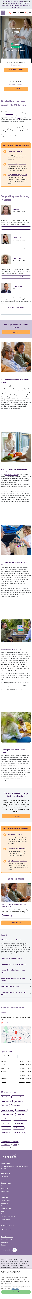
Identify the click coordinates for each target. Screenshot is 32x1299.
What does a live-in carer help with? (13, 964)
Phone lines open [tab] (9, 1056)
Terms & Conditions (7, 1237)
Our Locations (5, 1145)
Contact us (4, 1177)
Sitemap (3, 1245)
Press (2, 1214)
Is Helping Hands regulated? (10, 986)
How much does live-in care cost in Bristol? (13, 971)
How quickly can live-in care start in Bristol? (13, 993)
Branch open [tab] (24, 1056)
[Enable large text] (14, 1250)
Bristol (15, 1145)
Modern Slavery (5, 1242)
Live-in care (4, 1186)
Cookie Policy (15, 1288)
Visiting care (5, 1188)
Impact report (5, 1219)
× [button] (30, 1270)
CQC (19, 118)
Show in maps (5, 1173)
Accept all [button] (16, 1292)
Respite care (5, 1191)
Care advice (4, 1203)
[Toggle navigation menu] (29, 12)
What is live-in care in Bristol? (11, 940)
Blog (2, 1211)
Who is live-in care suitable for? (12, 958)
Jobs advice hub (6, 1208)
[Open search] (26, 12)
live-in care (9, 114)
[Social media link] (2, 1229)
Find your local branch (8, 1216)
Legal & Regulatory (6, 1239)
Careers (3, 1206)
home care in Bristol (11, 475)
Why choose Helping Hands (17, 175)
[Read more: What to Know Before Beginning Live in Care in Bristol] (16, 892)
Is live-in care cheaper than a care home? (13, 979)
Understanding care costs (17, 164)
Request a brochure (15, 151)
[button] (16, 1296)
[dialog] (16, 1284)
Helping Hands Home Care (10, 1142)
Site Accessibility (6, 1250)
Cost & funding (5, 1200)
